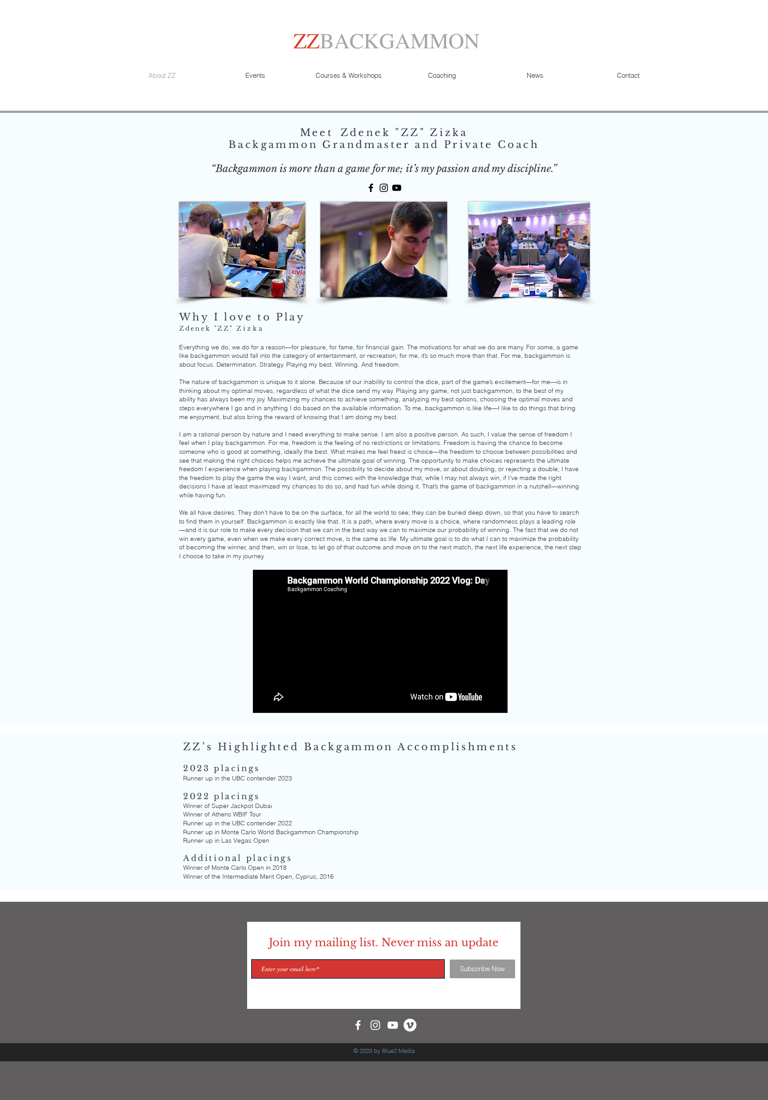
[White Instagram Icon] (375, 1025)
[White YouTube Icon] (392, 1025)
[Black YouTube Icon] (396, 187)
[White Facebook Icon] (358, 1025)
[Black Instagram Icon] (383, 187)
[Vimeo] (410, 1025)
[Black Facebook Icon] (370, 187)
